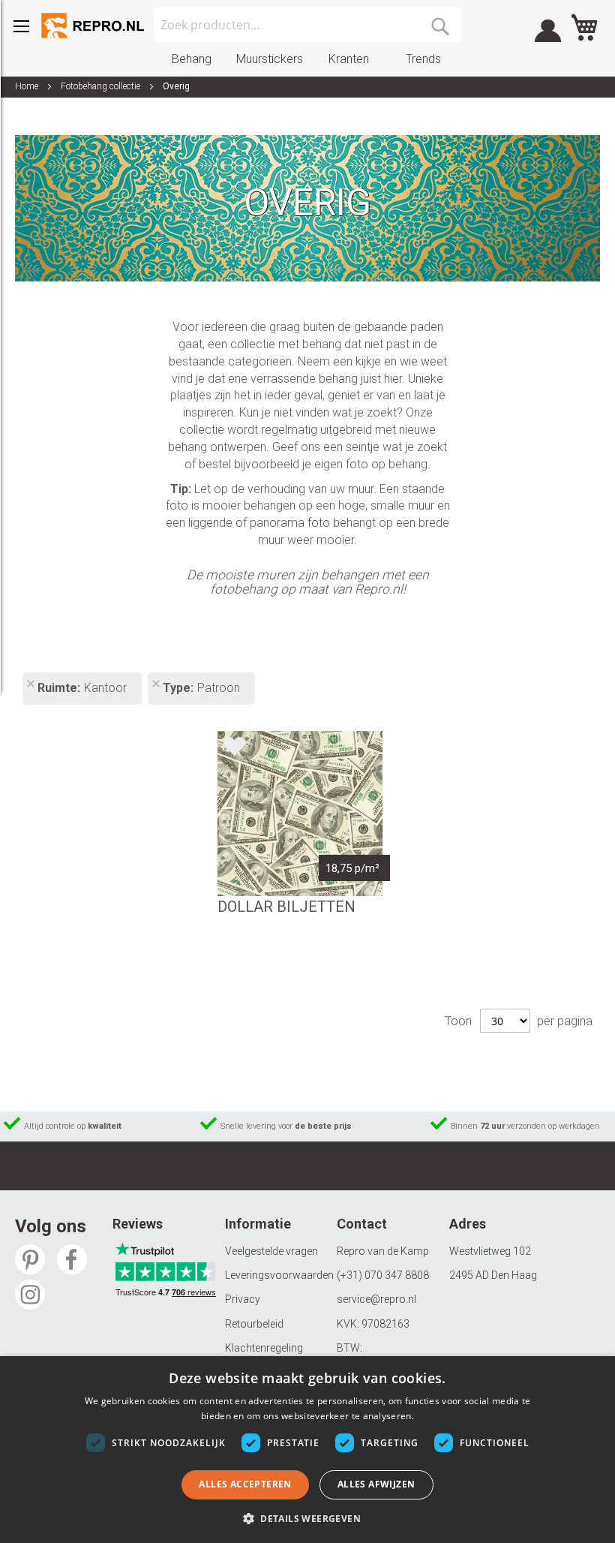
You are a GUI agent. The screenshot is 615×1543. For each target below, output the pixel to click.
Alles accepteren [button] (245, 1484)
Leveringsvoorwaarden (279, 1275)
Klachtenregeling (264, 1348)
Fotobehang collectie (101, 86)
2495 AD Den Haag (493, 1275)
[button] (307, 1518)
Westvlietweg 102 (490, 1251)
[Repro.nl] (93, 25)
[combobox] (307, 25)
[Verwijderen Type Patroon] (155, 685)
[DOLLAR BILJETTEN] (300, 813)
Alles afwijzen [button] (377, 1484)
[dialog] (307, 1449)
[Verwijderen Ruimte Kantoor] (30, 685)
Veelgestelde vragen (271, 1251)
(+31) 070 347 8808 (383, 1275)
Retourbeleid (254, 1324)
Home (27, 86)
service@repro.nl (376, 1299)
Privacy (242, 1299)
